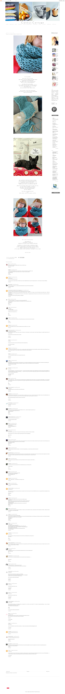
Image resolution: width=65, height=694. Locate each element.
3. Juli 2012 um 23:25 (16, 636)
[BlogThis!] (21, 257)
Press (40, 24)
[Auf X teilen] (22, 257)
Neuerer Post (8, 671)
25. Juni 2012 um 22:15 (18, 542)
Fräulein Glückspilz (10, 601)
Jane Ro (9, 583)
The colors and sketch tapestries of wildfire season (55, 160)
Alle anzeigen (57, 148)
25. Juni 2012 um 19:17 (13, 508)
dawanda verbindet (10, 488)
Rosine (9, 613)
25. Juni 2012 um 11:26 (14, 360)
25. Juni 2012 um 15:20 (13, 423)
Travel (57, 97)
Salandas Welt (10, 571)
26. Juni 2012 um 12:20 (13, 613)
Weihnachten (53, 99)
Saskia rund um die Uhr (11, 330)
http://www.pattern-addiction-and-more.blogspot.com (15, 290)
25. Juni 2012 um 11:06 (18, 330)
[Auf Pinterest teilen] (23, 257)
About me (12, 24)
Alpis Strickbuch (55, 129)
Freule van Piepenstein (11, 542)
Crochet (57, 90)
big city (57, 99)
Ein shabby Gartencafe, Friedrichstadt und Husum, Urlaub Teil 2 (55, 138)
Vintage (55, 98)
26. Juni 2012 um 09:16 (14, 592)
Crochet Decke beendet (57, 64)
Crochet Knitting (10, 258)
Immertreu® (54, 126)
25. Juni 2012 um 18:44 (14, 478)
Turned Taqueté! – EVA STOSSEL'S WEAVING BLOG (55, 178)
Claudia (9, 360)
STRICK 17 (54, 161)
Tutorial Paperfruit (57, 73)
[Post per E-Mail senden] (18, 257)
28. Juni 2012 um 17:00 (14, 631)
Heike (9, 508)
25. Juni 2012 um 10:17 (26, 290)
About (53, 121)
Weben (57, 98)
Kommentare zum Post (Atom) (13, 672)
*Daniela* (9, 514)
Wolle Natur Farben (55, 163)
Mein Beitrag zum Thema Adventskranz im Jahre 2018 (55, 124)
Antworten (9, 267)
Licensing (54, 24)
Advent (52, 90)
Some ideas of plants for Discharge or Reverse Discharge (55, 142)
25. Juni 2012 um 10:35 (13, 307)
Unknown (9, 325)
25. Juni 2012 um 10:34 (13, 299)
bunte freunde (10, 284)
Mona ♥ (9, 423)
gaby (9, 378)
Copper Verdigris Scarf (55, 175)
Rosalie (9, 471)
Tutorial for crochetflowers (57, 59)
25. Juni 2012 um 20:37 (14, 514)
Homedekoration (54, 95)
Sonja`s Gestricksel (11, 387)
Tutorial (52, 98)
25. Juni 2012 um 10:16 (15, 284)
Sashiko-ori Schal (55, 162)
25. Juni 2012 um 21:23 (14, 523)
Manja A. (9, 523)
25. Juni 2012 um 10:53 (14, 325)
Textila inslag (54, 155)
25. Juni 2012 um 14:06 (15, 408)
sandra (9, 458)
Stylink (53, 118)
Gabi (8, 299)
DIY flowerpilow (57, 68)
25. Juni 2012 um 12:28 (13, 378)
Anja (8, 439)
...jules (9, 307)
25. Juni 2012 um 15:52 (13, 439)
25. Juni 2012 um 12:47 (17, 387)
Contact (44, 24)
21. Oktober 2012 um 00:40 (13, 650)
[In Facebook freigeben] (22, 257)
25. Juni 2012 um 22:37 (12, 548)
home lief (13, 258)
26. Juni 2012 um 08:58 (15, 571)
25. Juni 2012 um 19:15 (17, 488)
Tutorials (20, 24)
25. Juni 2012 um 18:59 (13, 483)
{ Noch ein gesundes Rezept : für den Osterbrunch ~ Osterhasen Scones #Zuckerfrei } (55, 146)
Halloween (53, 93)
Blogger (39, 691)
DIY (57, 91)
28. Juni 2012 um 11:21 (14, 623)
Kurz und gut (10, 643)
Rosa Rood (9, 408)
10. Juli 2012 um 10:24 (15, 643)
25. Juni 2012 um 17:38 (14, 471)
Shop (16, 24)
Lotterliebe (9, 631)
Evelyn (9, 483)
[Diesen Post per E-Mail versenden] (20, 257)
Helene (9, 650)
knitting (56, 100)
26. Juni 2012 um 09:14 (14, 583)
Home (7, 24)
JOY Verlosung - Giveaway (57, 50)
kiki (8, 548)
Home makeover (55, 94)
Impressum (35, 24)
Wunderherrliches (10, 636)
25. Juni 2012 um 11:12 (14, 348)
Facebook (49, 24)
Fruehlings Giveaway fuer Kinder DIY (57, 55)
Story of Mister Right (27, 24)
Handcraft (56, 93)
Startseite (28, 671)
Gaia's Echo (54, 140)
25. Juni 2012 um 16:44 (13, 458)
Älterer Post (47, 671)
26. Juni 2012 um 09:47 (17, 601)
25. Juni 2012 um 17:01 (14, 463)
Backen (54, 90)
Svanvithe (9, 463)
